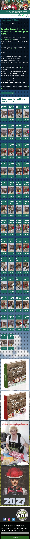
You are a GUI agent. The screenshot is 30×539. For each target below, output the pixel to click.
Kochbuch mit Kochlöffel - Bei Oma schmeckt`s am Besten (18, 202)
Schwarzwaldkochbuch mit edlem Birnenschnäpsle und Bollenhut (3, 298)
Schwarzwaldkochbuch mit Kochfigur (18, 107)
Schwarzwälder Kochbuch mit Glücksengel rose (26, 298)
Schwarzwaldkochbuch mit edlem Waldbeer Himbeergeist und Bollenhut (26, 279)
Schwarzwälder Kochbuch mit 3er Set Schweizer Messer (18, 183)
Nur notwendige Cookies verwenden (15, 533)
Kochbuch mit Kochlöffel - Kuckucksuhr (26, 107)
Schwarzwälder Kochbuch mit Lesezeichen (18, 164)
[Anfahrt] (13, 2)
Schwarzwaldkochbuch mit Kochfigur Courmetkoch (18, 279)
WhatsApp (23, 15)
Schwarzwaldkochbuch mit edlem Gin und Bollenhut (3, 202)
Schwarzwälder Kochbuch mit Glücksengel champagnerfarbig (18, 298)
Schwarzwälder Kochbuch (7, 39)
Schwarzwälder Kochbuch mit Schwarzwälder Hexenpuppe (3, 240)
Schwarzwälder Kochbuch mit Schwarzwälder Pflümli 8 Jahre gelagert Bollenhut (26, 221)
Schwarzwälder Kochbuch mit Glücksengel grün (11, 298)
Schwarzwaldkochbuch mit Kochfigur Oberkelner (3, 259)
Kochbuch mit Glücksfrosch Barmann (18, 126)
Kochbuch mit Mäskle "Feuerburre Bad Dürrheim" (3, 164)
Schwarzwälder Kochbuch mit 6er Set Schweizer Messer (3, 221)
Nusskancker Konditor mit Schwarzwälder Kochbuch (18, 221)
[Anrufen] (17, 2)
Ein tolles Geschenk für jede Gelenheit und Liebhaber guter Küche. (14, 31)
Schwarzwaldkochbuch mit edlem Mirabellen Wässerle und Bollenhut (18, 259)
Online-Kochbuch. (14, 49)
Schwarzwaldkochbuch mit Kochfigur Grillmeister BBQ (26, 145)
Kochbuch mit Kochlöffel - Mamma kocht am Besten (11, 259)
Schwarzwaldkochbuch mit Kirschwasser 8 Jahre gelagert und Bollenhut (3, 145)
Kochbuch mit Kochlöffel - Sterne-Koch (26, 202)
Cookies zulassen (15, 537)
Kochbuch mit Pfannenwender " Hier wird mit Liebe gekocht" (3, 336)
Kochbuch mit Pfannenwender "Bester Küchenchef (3, 317)
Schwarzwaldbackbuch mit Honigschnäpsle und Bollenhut (26, 126)
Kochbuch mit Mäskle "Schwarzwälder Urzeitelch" (11, 107)
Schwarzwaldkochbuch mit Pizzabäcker (11, 202)
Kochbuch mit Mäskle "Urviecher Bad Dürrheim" (3, 126)
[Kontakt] (21, 2)
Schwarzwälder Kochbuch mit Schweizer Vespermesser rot (11, 164)
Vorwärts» (10, 93)
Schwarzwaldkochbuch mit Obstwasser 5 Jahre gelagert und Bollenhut (11, 279)
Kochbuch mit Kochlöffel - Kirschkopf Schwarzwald (3, 183)
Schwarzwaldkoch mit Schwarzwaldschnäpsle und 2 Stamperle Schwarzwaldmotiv (26, 317)
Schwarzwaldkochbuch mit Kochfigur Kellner (26, 259)
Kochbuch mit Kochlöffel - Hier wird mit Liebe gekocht (11, 240)
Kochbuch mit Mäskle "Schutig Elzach (11, 183)
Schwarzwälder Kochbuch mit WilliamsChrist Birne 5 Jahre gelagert (11, 221)
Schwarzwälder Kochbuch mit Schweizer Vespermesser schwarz (11, 126)
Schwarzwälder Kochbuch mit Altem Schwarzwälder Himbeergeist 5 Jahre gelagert (18, 240)
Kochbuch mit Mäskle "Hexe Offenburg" (11, 336)
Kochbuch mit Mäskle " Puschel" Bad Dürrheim (11, 317)
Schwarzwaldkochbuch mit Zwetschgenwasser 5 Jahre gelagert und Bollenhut (18, 317)
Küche (20, 68)
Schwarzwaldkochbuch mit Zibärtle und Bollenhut (26, 164)
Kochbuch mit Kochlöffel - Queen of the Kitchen (3, 279)
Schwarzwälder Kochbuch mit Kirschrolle (18, 145)
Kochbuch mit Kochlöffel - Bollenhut (3, 107)
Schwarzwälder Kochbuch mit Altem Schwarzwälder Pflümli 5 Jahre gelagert (26, 183)
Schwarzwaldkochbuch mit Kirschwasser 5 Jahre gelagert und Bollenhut (11, 145)
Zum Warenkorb (27, 15)
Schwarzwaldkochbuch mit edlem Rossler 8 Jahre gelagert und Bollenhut (26, 240)
